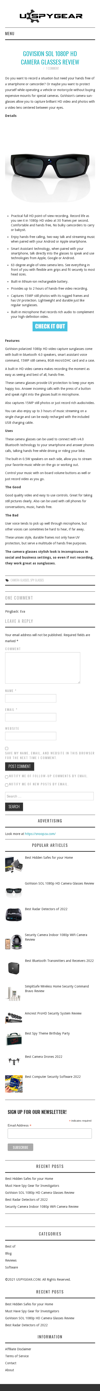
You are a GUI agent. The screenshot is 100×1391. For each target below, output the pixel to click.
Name (11, 690)
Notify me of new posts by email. (39, 783)
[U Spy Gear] (50, 16)
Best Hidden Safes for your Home (29, 1179)
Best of (10, 1246)
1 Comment (52, 68)
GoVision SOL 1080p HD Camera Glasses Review (39, 1192)
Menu (9, 33)
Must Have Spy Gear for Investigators (32, 1185)
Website (12, 728)
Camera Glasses (19, 580)
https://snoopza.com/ (40, 834)
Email (11, 709)
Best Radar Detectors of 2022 (26, 1199)
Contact (10, 1363)
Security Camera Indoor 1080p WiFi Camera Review (41, 1206)
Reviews (11, 1260)
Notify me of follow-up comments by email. (48, 775)
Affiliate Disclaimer (18, 1349)
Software (11, 1267)
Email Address (19, 1125)
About (9, 1370)
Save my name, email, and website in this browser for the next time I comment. (50, 755)
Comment (13, 648)
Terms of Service (17, 1356)
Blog (8, 1253)
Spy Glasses (37, 580)
